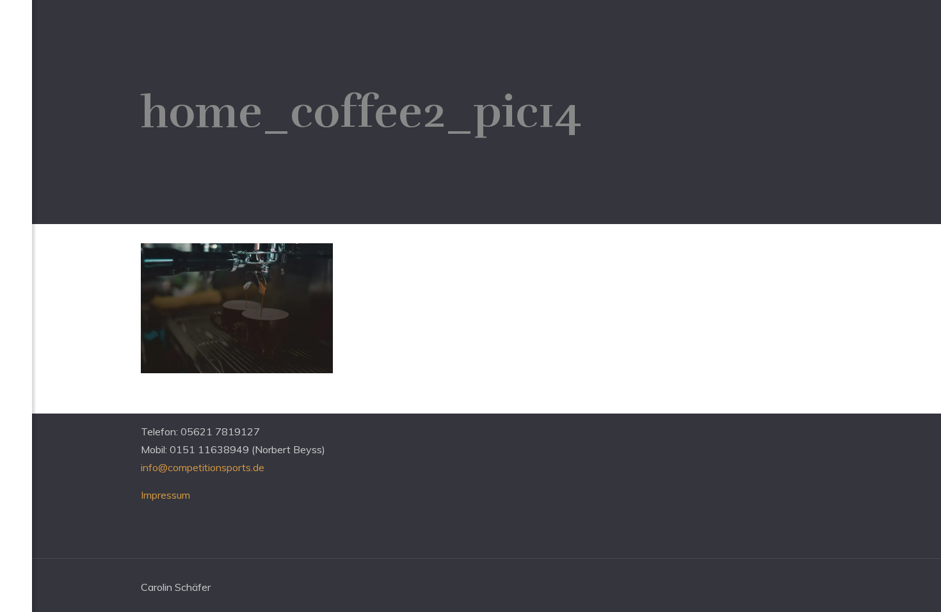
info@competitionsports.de (202, 467)
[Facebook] (16, 572)
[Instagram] (16, 593)
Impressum (165, 494)
